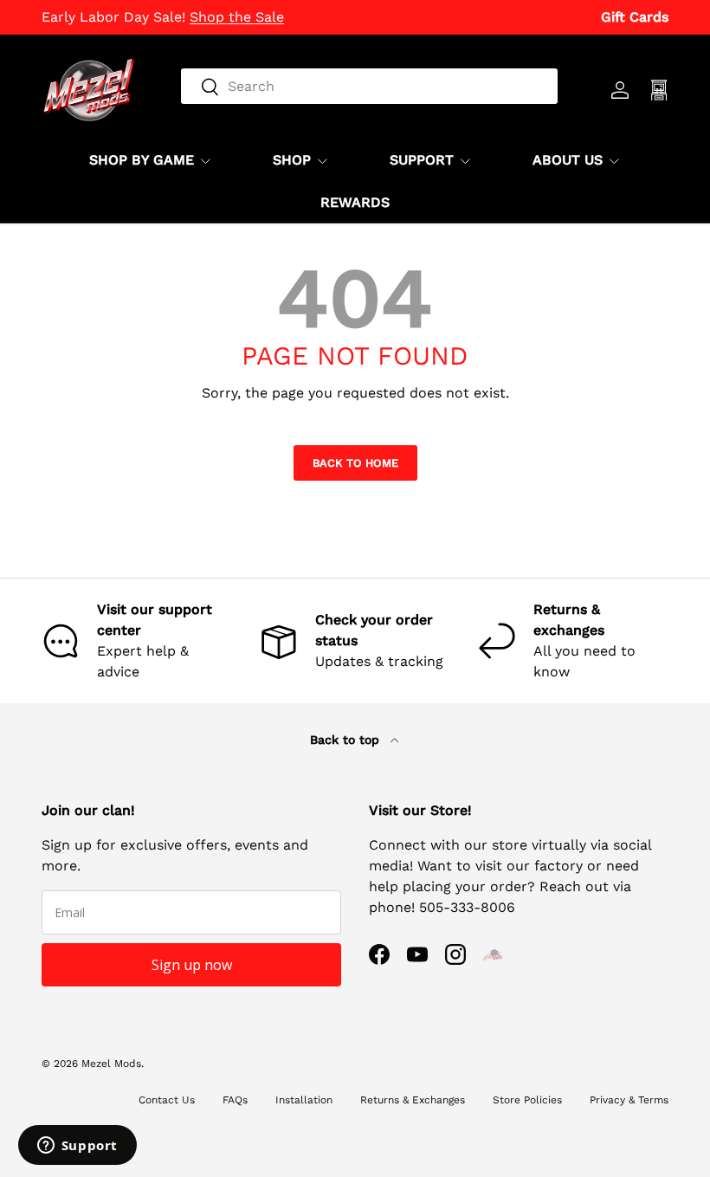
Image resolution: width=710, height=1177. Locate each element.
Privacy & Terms (629, 1100)
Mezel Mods (111, 1063)
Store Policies (527, 1100)
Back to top (347, 740)
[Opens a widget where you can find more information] (77, 1146)
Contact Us (167, 1100)
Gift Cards (634, 17)
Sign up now (192, 964)
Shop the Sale (237, 17)
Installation (303, 1100)
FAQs (235, 1100)
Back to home (355, 462)
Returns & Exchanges (412, 1100)
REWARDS (355, 202)
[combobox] (369, 86)
